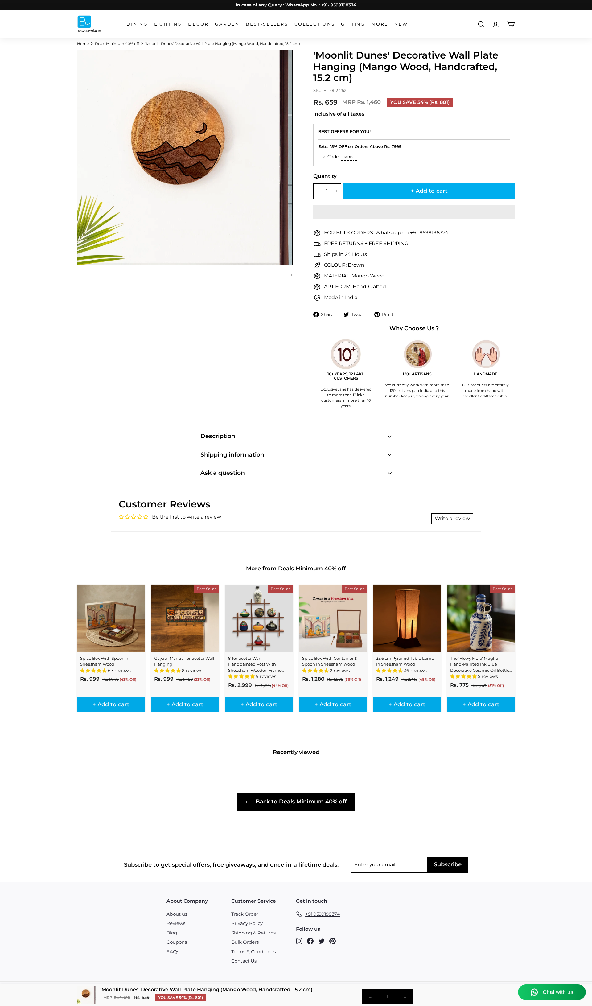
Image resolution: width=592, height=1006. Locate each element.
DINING (137, 24)
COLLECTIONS (314, 24)
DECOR (198, 24)
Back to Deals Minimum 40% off (300, 801)
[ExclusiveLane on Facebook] (310, 941)
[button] (414, 212)
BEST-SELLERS (267, 24)
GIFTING (353, 24)
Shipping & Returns (253, 933)
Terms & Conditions (253, 952)
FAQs (172, 952)
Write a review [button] (452, 518)
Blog (171, 933)
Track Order (244, 914)
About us (176, 914)
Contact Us (244, 961)
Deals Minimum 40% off (117, 43)
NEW (401, 24)
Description (217, 436)
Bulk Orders (245, 942)
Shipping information (232, 454)
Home (83, 43)
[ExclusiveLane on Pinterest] (332, 941)
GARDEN (227, 24)
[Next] (289, 275)
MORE (379, 24)
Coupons (176, 942)
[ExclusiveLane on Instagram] (299, 941)
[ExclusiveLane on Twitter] (321, 941)
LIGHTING (168, 24)
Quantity (325, 176)
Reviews (175, 923)
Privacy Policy (247, 923)
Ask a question (222, 472)
